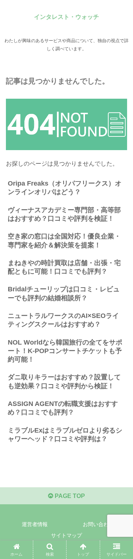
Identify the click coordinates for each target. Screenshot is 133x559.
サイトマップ (66, 535)
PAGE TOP (69, 496)
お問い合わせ (98, 524)
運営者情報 (35, 524)
